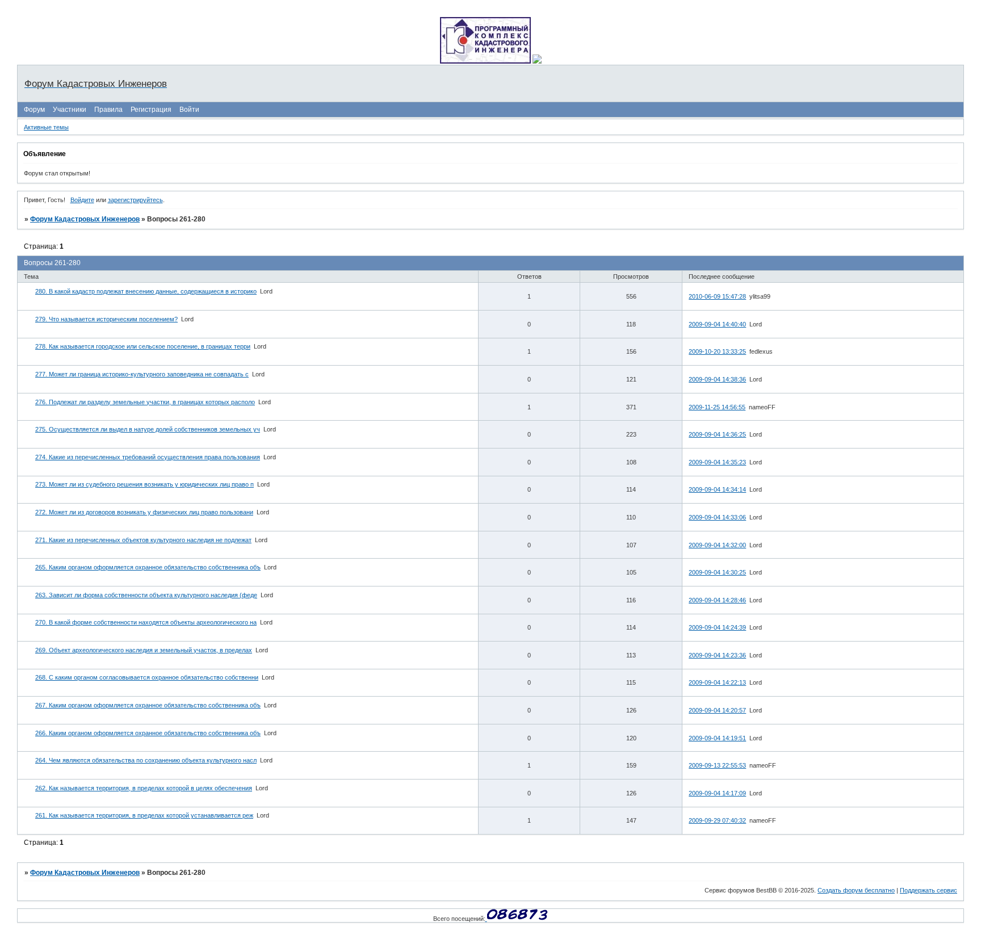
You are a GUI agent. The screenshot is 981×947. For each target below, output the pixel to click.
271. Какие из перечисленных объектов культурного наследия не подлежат (143, 540)
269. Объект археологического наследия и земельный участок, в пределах (143, 650)
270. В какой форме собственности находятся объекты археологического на (146, 622)
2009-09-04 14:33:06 (717, 517)
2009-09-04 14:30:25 (717, 572)
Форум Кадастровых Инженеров (85, 219)
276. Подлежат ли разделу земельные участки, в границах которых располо (145, 402)
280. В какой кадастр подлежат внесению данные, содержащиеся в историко (146, 291)
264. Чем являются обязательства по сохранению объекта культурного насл (146, 760)
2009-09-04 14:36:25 (717, 434)
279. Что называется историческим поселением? (106, 319)
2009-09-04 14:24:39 (717, 627)
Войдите (82, 199)
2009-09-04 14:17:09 (717, 793)
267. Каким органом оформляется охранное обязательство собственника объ (148, 705)
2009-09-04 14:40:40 (717, 324)
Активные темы (46, 127)
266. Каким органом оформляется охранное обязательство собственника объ (148, 733)
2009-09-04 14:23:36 (717, 655)
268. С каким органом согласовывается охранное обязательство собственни (146, 677)
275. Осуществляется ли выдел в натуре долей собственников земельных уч (147, 429)
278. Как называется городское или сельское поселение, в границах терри (142, 346)
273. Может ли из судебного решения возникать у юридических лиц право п (144, 484)
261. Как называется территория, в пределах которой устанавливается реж (144, 815)
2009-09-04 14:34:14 (717, 489)
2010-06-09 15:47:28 (717, 296)
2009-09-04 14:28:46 (717, 600)
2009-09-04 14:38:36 (717, 379)
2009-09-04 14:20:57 (717, 710)
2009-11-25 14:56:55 (717, 407)
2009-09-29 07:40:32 (717, 820)
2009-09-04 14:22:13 (717, 682)
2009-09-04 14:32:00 (717, 545)
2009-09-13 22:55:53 (717, 765)
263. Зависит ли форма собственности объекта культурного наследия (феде (146, 595)
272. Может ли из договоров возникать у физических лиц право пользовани (144, 512)
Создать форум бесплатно (856, 890)
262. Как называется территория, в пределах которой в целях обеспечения (143, 788)
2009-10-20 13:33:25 (717, 351)
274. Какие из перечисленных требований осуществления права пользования (147, 457)
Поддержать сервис (928, 890)
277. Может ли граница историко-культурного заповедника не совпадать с (142, 374)
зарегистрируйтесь (135, 199)
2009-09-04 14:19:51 (717, 738)
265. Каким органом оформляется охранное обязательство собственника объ (148, 567)
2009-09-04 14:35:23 (717, 462)
